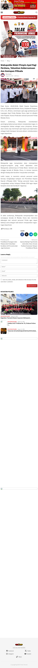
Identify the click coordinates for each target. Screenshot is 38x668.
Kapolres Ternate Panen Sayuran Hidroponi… (16, 318)
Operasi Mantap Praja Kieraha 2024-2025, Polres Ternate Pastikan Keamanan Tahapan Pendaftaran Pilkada (28, 244)
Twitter (29, 651)
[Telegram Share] (31, 234)
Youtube (29, 654)
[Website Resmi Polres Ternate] (19, 12)
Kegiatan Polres (5, 316)
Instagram (11, 654)
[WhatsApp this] (35, 234)
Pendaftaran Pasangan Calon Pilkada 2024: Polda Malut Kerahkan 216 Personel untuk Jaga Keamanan (9, 244)
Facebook (11, 651)
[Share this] (22, 234)
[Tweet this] (27, 234)
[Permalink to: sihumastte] (3, 75)
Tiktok (20, 657)
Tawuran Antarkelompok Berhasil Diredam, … (22, 332)
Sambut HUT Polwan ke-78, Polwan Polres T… (22, 324)
